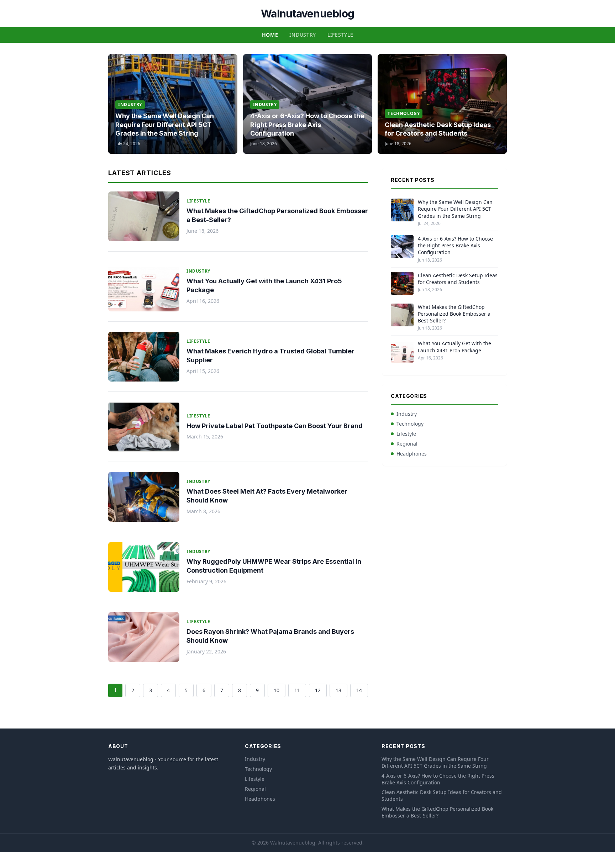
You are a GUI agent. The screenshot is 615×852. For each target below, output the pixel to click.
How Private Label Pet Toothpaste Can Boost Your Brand (274, 426)
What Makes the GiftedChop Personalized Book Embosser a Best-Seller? (454, 314)
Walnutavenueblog (307, 13)
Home (270, 34)
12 (318, 690)
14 (359, 690)
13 (338, 690)
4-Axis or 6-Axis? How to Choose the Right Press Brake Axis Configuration (307, 124)
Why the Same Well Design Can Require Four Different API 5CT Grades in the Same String (164, 124)
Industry (302, 34)
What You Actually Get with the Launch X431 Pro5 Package (454, 346)
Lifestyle (340, 34)
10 (276, 690)
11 (297, 690)
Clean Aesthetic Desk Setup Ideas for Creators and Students (458, 278)
